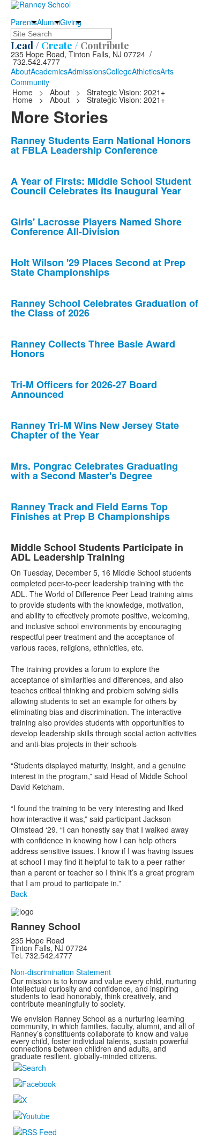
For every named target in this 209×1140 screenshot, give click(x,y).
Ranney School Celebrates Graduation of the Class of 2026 (104, 308)
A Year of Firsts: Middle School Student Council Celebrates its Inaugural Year (101, 186)
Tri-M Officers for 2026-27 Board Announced (84, 389)
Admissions (87, 71)
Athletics (146, 71)
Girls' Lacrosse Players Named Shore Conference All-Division (96, 226)
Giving (70, 22)
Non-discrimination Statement (61, 972)
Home (23, 92)
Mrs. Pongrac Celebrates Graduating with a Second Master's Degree (94, 470)
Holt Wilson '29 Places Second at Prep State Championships (98, 267)
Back (19, 893)
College (119, 71)
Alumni (48, 22)
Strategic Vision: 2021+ (126, 92)
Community (30, 82)
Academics (49, 71)
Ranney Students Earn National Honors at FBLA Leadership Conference (101, 145)
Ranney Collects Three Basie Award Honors (93, 348)
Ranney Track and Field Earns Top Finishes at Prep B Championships (90, 511)
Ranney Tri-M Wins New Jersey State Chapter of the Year (95, 430)
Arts (167, 71)
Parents (24, 22)
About (21, 71)
